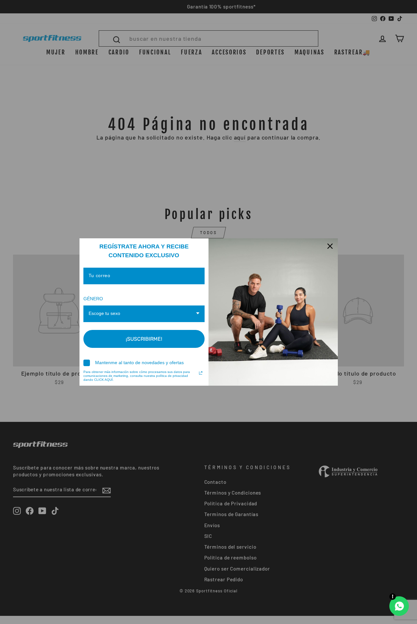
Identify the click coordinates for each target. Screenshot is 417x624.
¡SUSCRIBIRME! (144, 339)
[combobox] (144, 313)
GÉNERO (93, 298)
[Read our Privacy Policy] (201, 373)
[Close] (330, 246)
